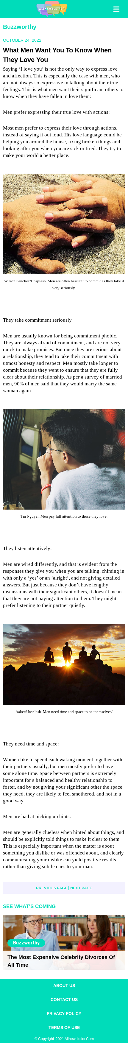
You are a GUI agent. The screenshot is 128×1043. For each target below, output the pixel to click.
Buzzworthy (19, 27)
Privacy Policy (64, 1013)
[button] (117, 9)
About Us (64, 985)
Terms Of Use (64, 1027)
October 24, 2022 (22, 40)
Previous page (52, 888)
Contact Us (64, 999)
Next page (81, 888)
